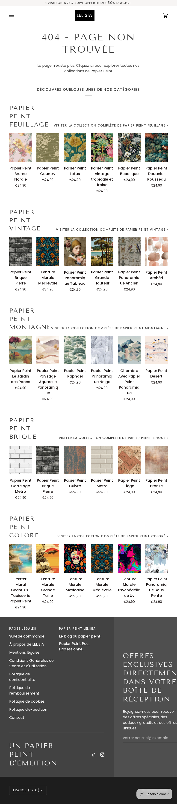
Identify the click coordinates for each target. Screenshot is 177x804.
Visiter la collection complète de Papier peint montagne (108, 328)
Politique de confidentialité (22, 676)
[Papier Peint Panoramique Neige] (102, 350)
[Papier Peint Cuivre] (75, 460)
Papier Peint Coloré (24, 527)
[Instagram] (102, 755)
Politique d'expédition (28, 709)
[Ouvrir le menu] (16, 15)
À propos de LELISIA (26, 644)
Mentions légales (24, 652)
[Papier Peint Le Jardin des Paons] (20, 350)
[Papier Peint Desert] (156, 350)
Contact (16, 717)
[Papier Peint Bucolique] (129, 147)
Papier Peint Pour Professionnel (74, 646)
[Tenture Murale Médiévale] (47, 251)
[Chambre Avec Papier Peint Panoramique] (129, 350)
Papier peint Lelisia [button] (77, 628)
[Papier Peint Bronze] (156, 460)
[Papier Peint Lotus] (75, 147)
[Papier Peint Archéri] (156, 251)
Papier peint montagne (29, 319)
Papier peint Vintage (25, 220)
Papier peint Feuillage (29, 116)
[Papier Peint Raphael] (75, 350)
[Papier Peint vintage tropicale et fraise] (102, 147)
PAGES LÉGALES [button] (22, 628)
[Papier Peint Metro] (102, 460)
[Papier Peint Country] (47, 147)
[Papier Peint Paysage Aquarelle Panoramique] (47, 350)
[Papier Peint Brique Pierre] (20, 251)
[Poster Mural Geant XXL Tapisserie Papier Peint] (20, 558)
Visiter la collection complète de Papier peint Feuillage (109, 125)
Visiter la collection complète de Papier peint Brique (112, 438)
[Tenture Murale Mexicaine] (75, 558)
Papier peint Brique (23, 429)
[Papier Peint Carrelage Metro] (20, 460)
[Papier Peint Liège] (129, 460)
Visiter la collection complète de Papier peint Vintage (110, 229)
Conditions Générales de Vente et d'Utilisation (31, 663)
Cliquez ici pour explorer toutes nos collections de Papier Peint (101, 68)
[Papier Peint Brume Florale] (20, 147)
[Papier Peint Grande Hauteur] (102, 251)
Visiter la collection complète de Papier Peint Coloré (111, 536)
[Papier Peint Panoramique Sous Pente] (156, 558)
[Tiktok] (93, 755)
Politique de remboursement (24, 690)
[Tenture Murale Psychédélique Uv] (129, 558)
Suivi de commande (26, 636)
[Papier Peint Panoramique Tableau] (75, 251)
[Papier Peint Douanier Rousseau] (156, 147)
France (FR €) (26, 790)
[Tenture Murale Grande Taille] (47, 558)
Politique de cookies (27, 701)
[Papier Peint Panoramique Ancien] (129, 251)
